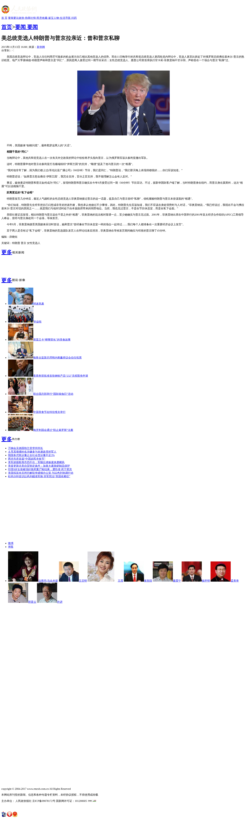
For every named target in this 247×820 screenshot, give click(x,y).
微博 (10, 543)
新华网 (41, 47)
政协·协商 (24, 17)
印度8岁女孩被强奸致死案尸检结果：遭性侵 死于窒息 (40, 469)
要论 (16, 17)
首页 (6, 27)
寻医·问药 (71, 17)
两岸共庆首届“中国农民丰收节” (26, 458)
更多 (6, 252)
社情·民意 (36, 17)
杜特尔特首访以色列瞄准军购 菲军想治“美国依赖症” (39, 476)
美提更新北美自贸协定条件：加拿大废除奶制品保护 (39, 465)
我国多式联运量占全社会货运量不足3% (31, 455)
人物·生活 (59, 17)
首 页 (4, 17)
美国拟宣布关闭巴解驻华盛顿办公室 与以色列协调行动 (40, 472)
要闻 (10, 17)
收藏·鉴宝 (48, 17)
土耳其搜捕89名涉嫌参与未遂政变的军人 (32, 451)
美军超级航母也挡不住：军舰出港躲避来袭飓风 (36, 462)
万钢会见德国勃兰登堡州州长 (25, 448)
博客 (10, 546)
